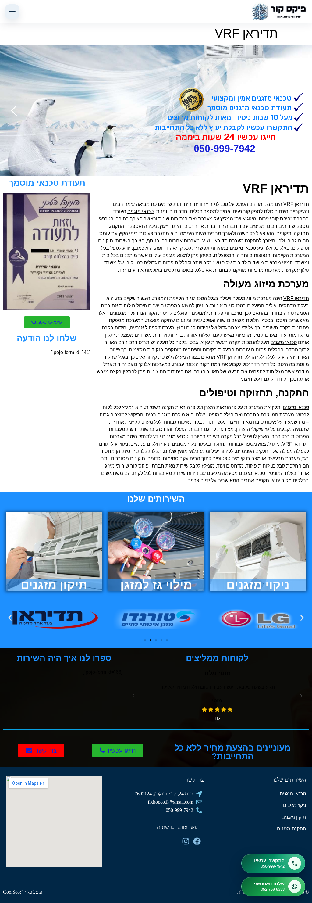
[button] (10, 618)
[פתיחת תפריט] (12, 11)
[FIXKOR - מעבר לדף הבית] (279, 11)
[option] (221, 695)
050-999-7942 (224, 148)
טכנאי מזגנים (293, 793)
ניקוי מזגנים (294, 805)
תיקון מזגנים (294, 817)
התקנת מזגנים (291, 828)
